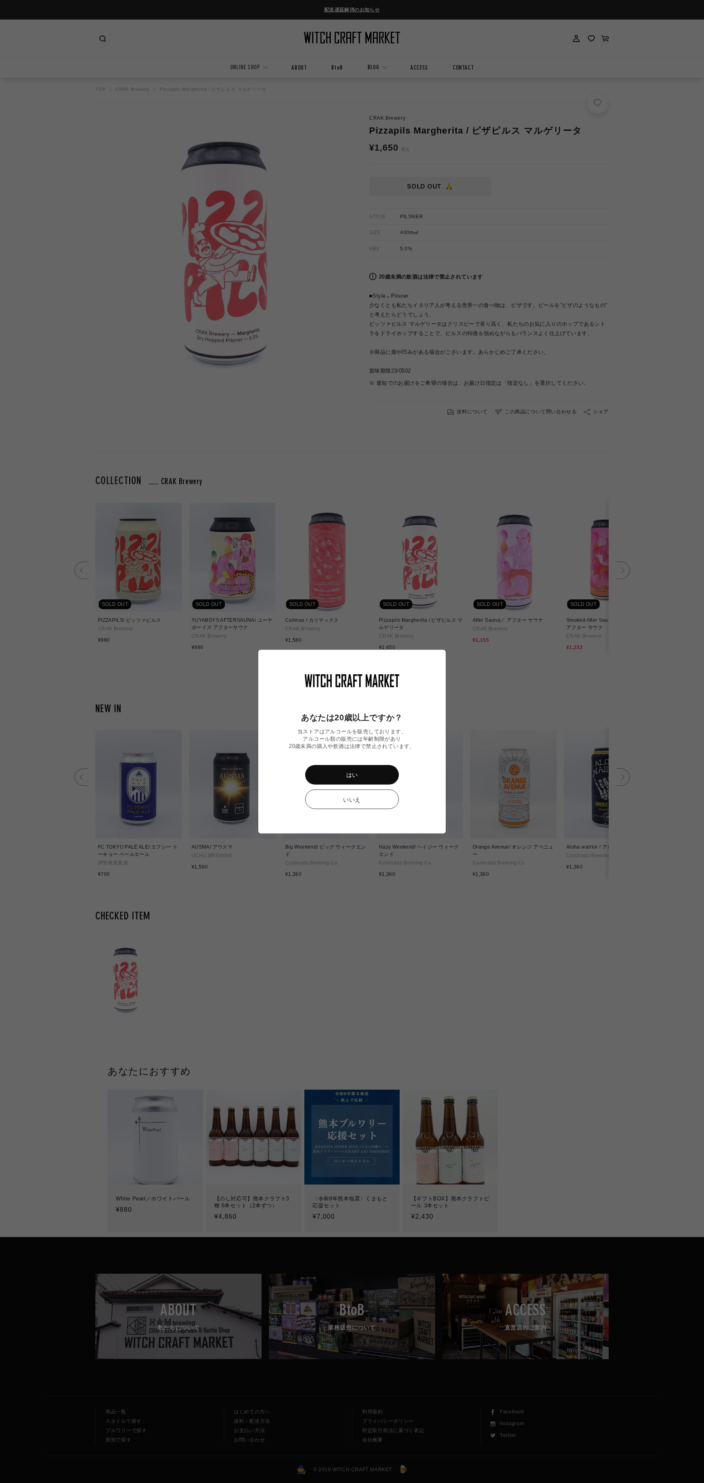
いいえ (352, 799)
